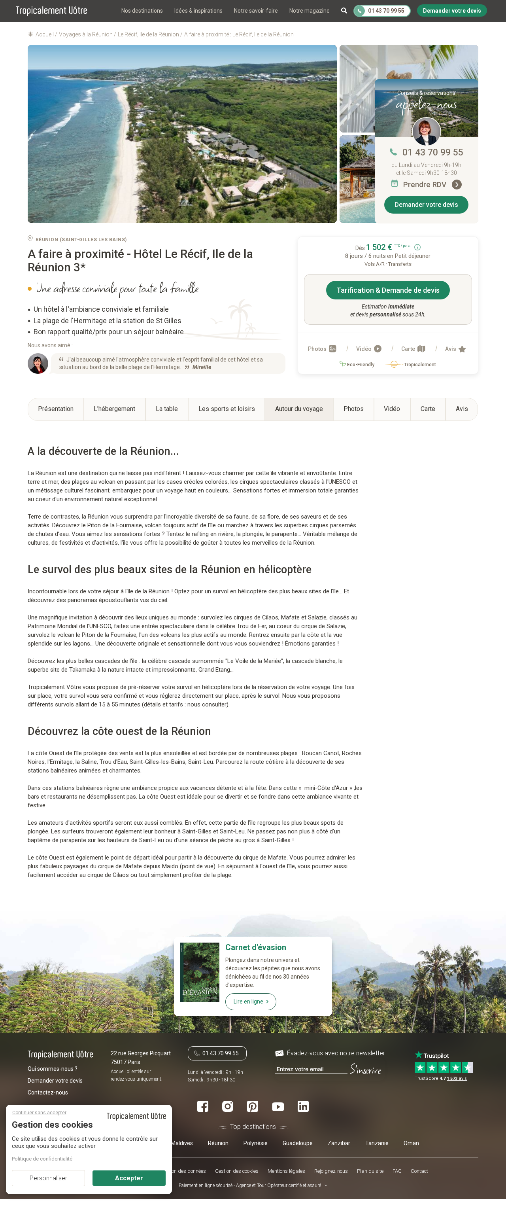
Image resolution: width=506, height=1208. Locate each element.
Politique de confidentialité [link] (42, 1159)
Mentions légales (286, 1171)
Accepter (129, 1178)
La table (167, 409)
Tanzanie (377, 1143)
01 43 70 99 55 (432, 152)
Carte (408, 349)
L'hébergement (114, 409)
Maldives (182, 1143)
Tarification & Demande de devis (388, 290)
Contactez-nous (48, 1092)
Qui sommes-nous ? (52, 1068)
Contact (419, 1171)
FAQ (397, 1171)
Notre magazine (309, 11)
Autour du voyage (299, 409)
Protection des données (180, 1171)
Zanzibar (339, 1143)
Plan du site (370, 1171)
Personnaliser (48, 1178)
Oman (411, 1143)
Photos (318, 349)
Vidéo (364, 349)
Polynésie (256, 1143)
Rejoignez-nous (331, 1171)
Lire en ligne (248, 1001)
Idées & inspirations (198, 11)
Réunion (218, 1143)
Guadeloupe (298, 1143)
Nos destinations (142, 11)
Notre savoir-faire (256, 11)
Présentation (56, 409)
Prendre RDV (425, 184)
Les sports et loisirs (226, 409)
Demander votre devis (426, 204)
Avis (451, 349)
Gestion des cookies (237, 1171)
